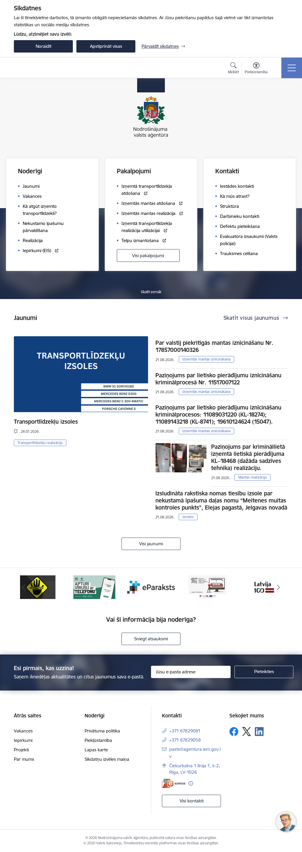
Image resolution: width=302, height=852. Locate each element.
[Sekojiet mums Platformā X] (246, 731)
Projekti (21, 750)
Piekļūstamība (98, 740)
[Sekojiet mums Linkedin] (259, 731)
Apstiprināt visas (106, 46)
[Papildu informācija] (190, 783)
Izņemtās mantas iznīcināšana (206, 359)
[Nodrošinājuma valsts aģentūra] (42, 68)
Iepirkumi (23, 740)
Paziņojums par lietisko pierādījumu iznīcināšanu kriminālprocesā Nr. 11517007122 (218, 379)
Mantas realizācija (252, 477)
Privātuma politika (102, 731)
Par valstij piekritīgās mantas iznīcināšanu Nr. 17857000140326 (214, 346)
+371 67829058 (185, 740)
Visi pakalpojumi (148, 255)
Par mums (24, 759)
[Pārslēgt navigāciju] (291, 68)
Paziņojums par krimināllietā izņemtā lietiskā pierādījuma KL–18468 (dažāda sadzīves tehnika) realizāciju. (248, 457)
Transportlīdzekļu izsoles (46, 421)
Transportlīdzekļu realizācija (40, 442)
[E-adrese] (174, 783)
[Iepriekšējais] (23, 587)
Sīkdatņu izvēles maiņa (107, 759)
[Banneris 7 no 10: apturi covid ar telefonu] (94, 587)
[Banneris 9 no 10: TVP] (207, 587)
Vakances (23, 731)
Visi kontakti (191, 801)
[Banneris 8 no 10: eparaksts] (151, 587)
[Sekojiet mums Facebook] (233, 731)
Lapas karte (96, 750)
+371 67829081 (185, 731)
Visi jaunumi (151, 543)
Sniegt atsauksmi (151, 639)
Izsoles (188, 517)
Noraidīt (43, 46)
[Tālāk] (278, 587)
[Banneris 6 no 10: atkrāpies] (37, 587)
